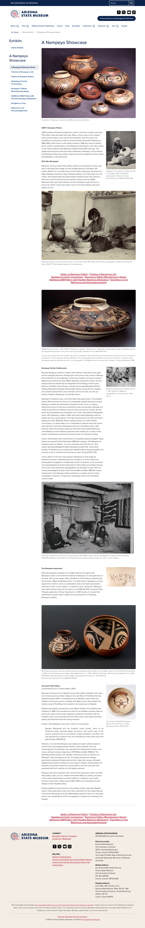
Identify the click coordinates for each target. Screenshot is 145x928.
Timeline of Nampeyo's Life (103, 274)
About (13, 26)
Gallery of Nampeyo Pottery (74, 274)
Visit (23, 26)
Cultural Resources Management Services (116, 18)
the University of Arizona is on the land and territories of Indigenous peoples (64, 905)
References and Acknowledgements (89, 282)
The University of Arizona (90, 920)
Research (101, 26)
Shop (67, 26)
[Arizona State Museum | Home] (29, 14)
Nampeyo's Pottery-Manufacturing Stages (105, 277)
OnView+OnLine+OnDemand (43, 26)
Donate (124, 26)
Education (76, 26)
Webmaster (66, 839)
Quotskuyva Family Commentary (19, 82)
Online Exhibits (17, 48)
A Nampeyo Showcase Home (23, 67)
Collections (87, 26)
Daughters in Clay (119, 279)
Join (113, 26)
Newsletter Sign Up (60, 836)
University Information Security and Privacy (72, 917)
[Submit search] (131, 3)
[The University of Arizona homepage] (24, 3)
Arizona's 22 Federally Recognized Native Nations (72, 860)
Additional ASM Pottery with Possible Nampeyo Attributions (79, 279)
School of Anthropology (61, 857)
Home (16, 32)
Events (59, 26)
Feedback (73, 836)
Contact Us (56, 839)
